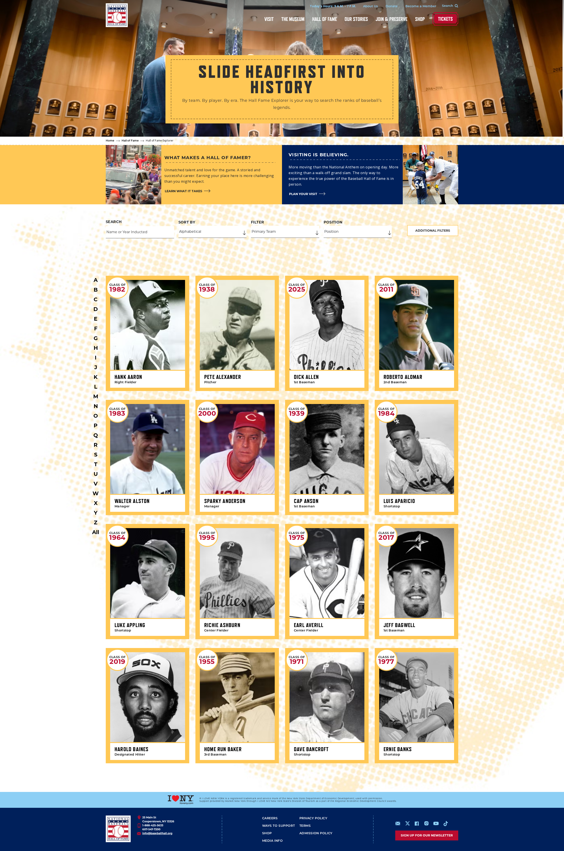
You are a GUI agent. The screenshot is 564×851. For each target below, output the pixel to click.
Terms (305, 826)
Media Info (272, 841)
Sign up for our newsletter (427, 835)
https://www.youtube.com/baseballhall (436, 823)
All (95, 532)
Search (114, 222)
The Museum (292, 19)
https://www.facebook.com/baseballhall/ (416, 823)
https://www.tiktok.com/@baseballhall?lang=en (445, 823)
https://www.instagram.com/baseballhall (426, 823)
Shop (420, 19)
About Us (370, 6)
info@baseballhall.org (157, 833)
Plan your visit (303, 194)
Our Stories (356, 19)
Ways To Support (278, 826)
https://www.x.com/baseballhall (407, 823)
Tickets (445, 19)
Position (333, 222)
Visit (269, 19)
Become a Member (420, 6)
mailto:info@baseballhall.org (398, 823)
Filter (257, 222)
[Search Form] (447, 6)
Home (110, 141)
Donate (392, 6)
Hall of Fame (324, 19)
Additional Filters (432, 231)
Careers (270, 818)
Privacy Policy (313, 818)
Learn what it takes (183, 191)
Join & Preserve (391, 19)
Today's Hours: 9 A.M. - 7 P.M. (333, 6)
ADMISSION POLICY (315, 833)
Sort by (186, 222)
